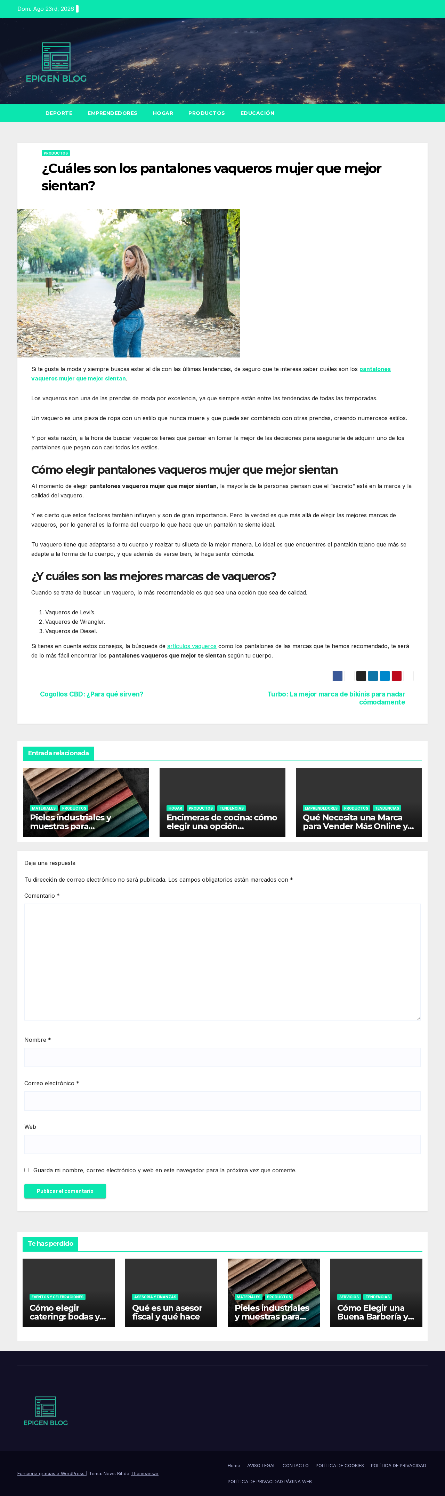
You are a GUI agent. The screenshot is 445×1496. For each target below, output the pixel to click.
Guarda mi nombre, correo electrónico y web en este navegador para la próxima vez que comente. (165, 1170)
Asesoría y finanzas (155, 1297)
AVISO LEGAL (261, 1465)
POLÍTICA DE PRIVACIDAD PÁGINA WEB (270, 1481)
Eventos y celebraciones (57, 1297)
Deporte (59, 113)
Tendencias (231, 808)
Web (30, 1126)
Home (234, 1465)
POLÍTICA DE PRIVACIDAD (398, 1465)
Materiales (44, 808)
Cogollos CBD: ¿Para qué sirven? (92, 694)
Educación (258, 113)
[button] (423, 113)
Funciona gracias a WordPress (51, 1473)
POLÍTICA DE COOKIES (340, 1465)
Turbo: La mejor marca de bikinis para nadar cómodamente (336, 698)
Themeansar (145, 1473)
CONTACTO (296, 1465)
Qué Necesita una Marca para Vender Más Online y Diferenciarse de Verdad (355, 826)
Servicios (349, 1297)
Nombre (37, 1039)
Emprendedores (113, 113)
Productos (206, 113)
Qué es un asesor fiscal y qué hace (167, 1312)
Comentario (42, 895)
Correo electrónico (51, 1083)
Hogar (163, 113)
